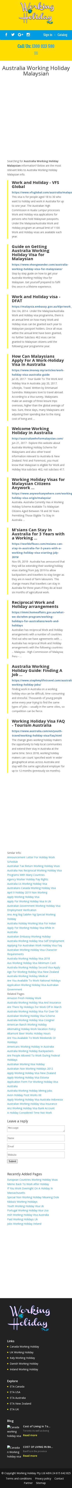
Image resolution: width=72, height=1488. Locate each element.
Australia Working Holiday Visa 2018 (28, 958)
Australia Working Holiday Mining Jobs (29, 1090)
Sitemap (41, 1483)
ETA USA (15, 1392)
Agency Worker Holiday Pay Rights (27, 879)
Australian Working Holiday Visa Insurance (32, 1103)
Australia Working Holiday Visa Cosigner (30, 1020)
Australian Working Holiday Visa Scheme (31, 1016)
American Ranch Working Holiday (27, 1024)
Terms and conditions (19, 1478)
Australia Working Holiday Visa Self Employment (35, 941)
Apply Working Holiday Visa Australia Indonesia (35, 1099)
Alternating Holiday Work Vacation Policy (31, 1029)
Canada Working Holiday (24, 1346)
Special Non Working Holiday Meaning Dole (33, 1197)
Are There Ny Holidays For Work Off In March (34, 1007)
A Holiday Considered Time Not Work (29, 1112)
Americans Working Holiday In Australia (30, 1046)
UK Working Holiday (21, 1352)
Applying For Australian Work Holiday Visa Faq (34, 945)
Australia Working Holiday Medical (27, 976)
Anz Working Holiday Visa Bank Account (31, 1108)
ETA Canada (17, 1386)
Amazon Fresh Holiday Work (24, 998)
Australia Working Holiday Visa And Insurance (34, 1002)
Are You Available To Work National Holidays (34, 980)
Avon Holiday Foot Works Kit (24, 1095)
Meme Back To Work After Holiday (28, 1184)
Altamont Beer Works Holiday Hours (29, 1033)
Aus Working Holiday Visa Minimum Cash (31, 963)
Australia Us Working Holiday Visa (27, 883)
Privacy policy (43, 1478)
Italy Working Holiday (22, 1358)
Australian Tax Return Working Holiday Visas (33, 866)
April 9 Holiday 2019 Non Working (27, 892)
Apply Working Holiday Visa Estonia (28, 1077)
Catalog (62, 35)
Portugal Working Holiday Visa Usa (27, 1210)
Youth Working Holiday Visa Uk (25, 1206)
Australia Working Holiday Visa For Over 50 (32, 1011)
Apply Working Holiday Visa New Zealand (31, 1073)
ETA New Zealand (20, 1403)
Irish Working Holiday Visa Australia (28, 1215)
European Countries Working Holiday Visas (32, 1179)
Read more (30, 1435)
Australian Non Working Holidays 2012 (30, 1068)
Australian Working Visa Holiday (26, 1064)
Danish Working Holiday (24, 1363)
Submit (12, 1161)
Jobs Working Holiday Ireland (24, 1223)
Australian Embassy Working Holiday (29, 936)
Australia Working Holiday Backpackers (30, 1051)
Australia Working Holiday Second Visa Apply (33, 967)
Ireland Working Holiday (24, 1369)
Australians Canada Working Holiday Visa (31, 888)
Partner (28, 1483)
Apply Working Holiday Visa (23, 897)
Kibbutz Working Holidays (22, 1201)
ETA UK (14, 1409)
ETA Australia (18, 1398)
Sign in (47, 35)
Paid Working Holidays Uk (22, 1219)
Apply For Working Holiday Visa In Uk (29, 901)
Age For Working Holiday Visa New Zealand (33, 972)
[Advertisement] (36, 118)
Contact (59, 1478)
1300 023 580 (43, 46)
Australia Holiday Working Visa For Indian (31, 923)
